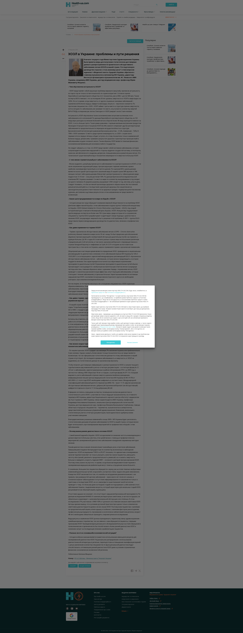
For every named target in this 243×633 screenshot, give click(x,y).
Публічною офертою (98, 292)
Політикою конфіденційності (116, 292)
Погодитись (111, 342)
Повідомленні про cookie (108, 327)
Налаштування (132, 342)
